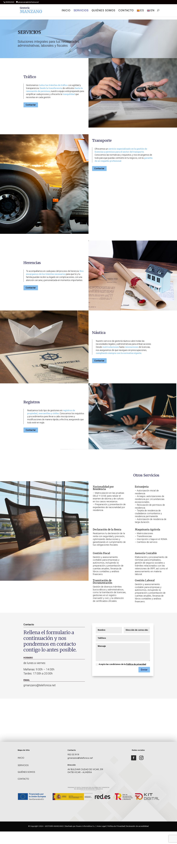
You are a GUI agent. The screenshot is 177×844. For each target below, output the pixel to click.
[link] (30, 10)
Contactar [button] (31, 104)
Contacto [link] (126, 11)
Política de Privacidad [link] (116, 826)
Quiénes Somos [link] (103, 11)
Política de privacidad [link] (136, 664)
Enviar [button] (144, 669)
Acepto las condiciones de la (122, 664)
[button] (133, 757)
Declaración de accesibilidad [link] (137, 826)
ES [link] (142, 10)
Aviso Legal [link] (101, 826)
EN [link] (152, 10)
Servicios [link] (81, 11)
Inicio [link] (66, 11)
